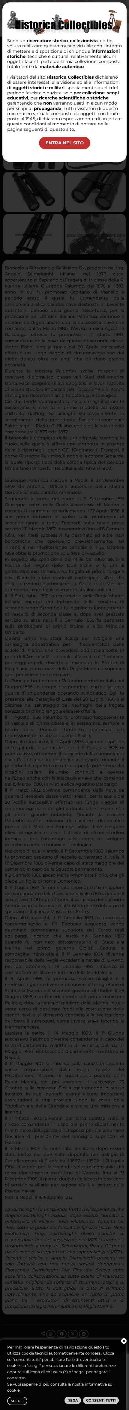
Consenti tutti (101, 1400)
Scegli (17, 1401)
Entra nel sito (65, 143)
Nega (73, 1400)
